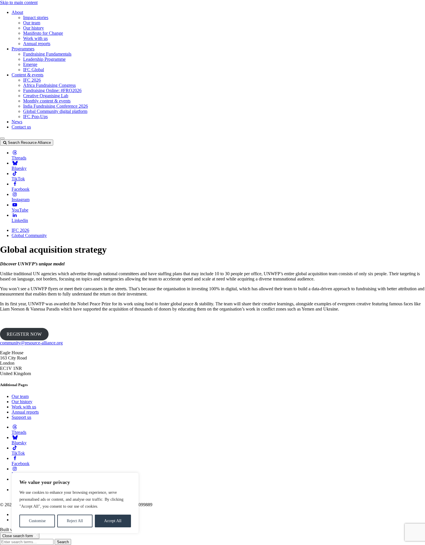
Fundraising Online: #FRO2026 (52, 90)
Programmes (23, 48)
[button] (2, 138)
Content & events (27, 74)
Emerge (30, 64)
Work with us (35, 38)
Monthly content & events (47, 100)
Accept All (112, 521)
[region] (75, 503)
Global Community (29, 235)
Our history (33, 27)
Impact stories (35, 17)
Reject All (75, 521)
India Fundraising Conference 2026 (55, 106)
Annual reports (36, 43)
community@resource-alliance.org (31, 342)
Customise (37, 521)
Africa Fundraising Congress (49, 85)
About (17, 12)
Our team (31, 22)
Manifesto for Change (43, 33)
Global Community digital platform (55, 111)
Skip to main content (19, 2)
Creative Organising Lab (45, 95)
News (17, 121)
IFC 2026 (32, 80)
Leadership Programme (44, 59)
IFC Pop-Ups (35, 116)
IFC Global (33, 69)
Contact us (21, 126)
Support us (21, 417)
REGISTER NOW (24, 334)
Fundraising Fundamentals (47, 54)
